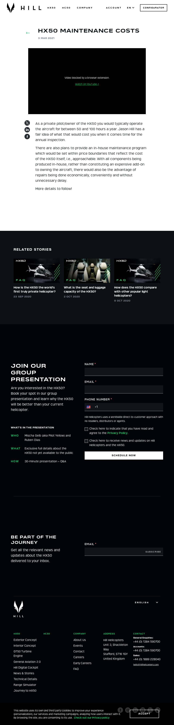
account (114, 7)
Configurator (153, 7)
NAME (90, 364)
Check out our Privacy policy (91, 717)
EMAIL (91, 381)
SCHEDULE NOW (124, 455)
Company (85, 7)
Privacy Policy (117, 433)
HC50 (66, 7)
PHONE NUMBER (98, 399)
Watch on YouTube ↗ (87, 84)
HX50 (51, 7)
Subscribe (153, 552)
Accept (144, 713)
